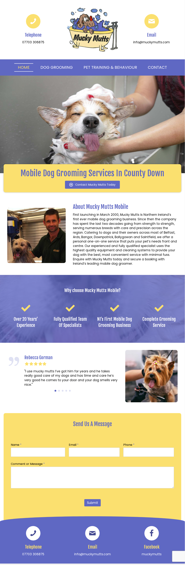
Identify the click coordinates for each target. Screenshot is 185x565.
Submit (92, 503)
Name (16, 445)
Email (74, 445)
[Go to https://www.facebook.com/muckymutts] (152, 541)
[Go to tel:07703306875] (33, 29)
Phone (128, 445)
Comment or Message (28, 464)
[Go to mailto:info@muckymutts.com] (152, 29)
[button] (92, 185)
